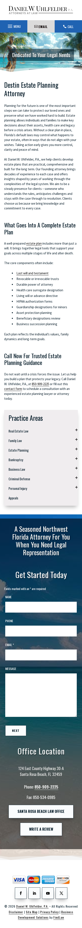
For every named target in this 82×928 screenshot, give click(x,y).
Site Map (32, 912)
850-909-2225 (40, 384)
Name (8, 597)
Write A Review (41, 829)
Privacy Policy (49, 912)
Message (10, 668)
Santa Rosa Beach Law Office (41, 811)
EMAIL (43, 26)
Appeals (13, 497)
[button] (14, 25)
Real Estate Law (18, 431)
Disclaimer (16, 912)
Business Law (17, 469)
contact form (13, 389)
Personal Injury (18, 488)
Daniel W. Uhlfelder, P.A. (32, 906)
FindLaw (58, 917)
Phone (9, 620)
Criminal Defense (19, 478)
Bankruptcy (16, 459)
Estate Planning (19, 450)
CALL (70, 26)
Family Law (15, 440)
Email (9, 644)
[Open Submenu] (76, 430)
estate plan (34, 243)
